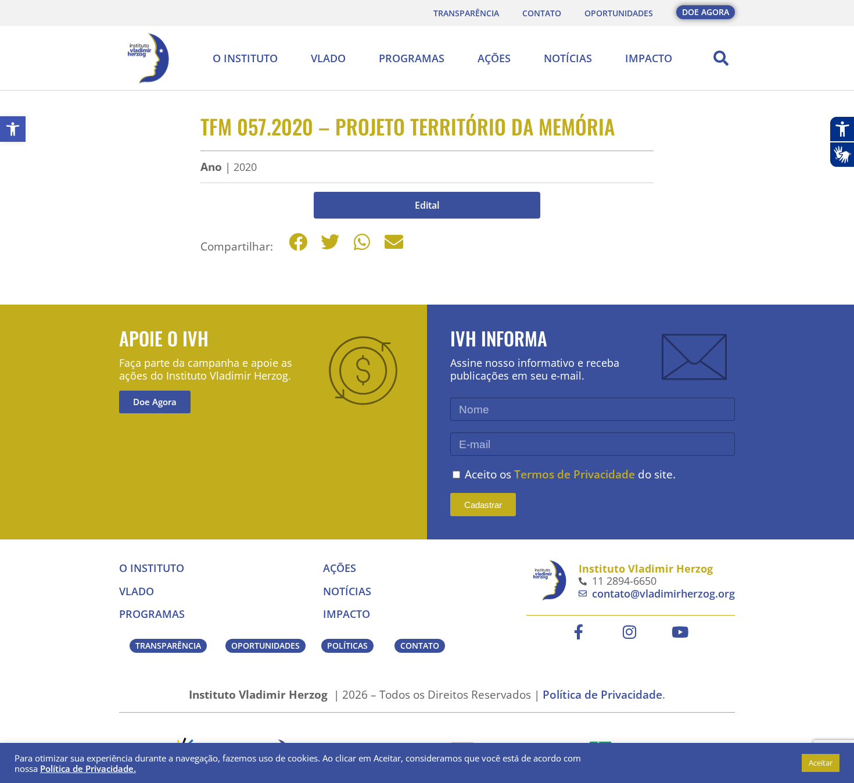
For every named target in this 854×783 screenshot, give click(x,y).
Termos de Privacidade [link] (574, 474)
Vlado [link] (328, 58)
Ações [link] (494, 58)
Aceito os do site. (570, 474)
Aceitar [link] (821, 762)
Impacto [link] (648, 58)
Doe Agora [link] (155, 401)
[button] (721, 58)
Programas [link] (411, 58)
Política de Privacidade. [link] (88, 768)
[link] (13, 129)
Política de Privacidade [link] (602, 694)
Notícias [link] (568, 58)
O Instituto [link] (245, 58)
